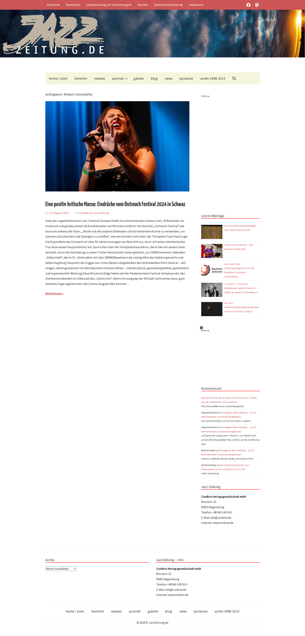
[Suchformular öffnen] (234, 78)
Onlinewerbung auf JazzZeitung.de (108, 5)
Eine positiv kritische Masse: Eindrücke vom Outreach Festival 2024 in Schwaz (115, 204)
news (168, 78)
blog (154, 78)
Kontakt (142, 5)
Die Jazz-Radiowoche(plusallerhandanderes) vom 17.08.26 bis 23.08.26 (241, 307)
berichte (80, 78)
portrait (118, 78)
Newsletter (73, 5)
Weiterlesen (53, 293)
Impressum (196, 5)
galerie (138, 78)
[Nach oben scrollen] (299, 630)
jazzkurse (186, 78)
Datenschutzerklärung (168, 5)
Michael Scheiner (209, 397)
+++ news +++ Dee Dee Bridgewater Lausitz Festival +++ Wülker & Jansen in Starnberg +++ (241, 288)
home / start (58, 78)
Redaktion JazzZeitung (95, 213)
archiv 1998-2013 (212, 78)
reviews (99, 78)
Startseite (53, 5)
